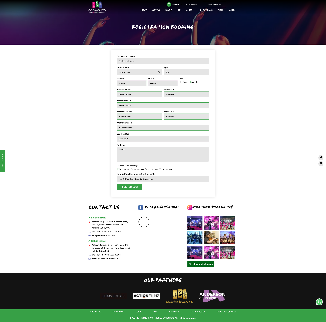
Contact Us (174, 312)
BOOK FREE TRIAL (2, 161)
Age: (166, 67)
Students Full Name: (126, 56)
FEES (179, 10)
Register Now (129, 187)
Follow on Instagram (202, 263)
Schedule (190, 10)
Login (138, 312)
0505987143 (178, 4)
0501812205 (191, 4)
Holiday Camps (206, 10)
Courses (169, 10)
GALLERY (231, 10)
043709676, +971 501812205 (106, 231)
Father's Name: (124, 89)
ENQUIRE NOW (214, 4)
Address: (121, 145)
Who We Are (95, 312)
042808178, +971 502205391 (106, 254)
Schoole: (121, 78)
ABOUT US (156, 10)
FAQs (155, 312)
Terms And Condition (226, 312)
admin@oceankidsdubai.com (105, 258)
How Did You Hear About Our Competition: (137, 174)
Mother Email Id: (124, 122)
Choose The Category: (127, 165)
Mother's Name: (124, 111)
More (220, 10)
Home (144, 10)
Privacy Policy (198, 312)
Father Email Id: (124, 100)
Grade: (151, 78)
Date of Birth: (123, 67)
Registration (118, 312)
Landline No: (123, 134)
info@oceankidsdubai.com (104, 235)
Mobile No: (169, 89)
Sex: (182, 78)
